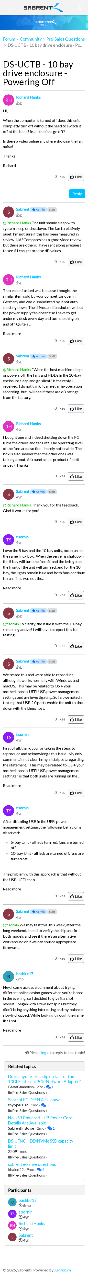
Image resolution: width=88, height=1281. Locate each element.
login (45, 1052)
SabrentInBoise (21, 1128)
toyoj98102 (18, 1104)
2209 (13, 1151)
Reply (77, 193)
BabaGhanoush (21, 1086)
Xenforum (62, 1270)
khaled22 (16, 1169)
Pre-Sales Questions (28, 1092)
